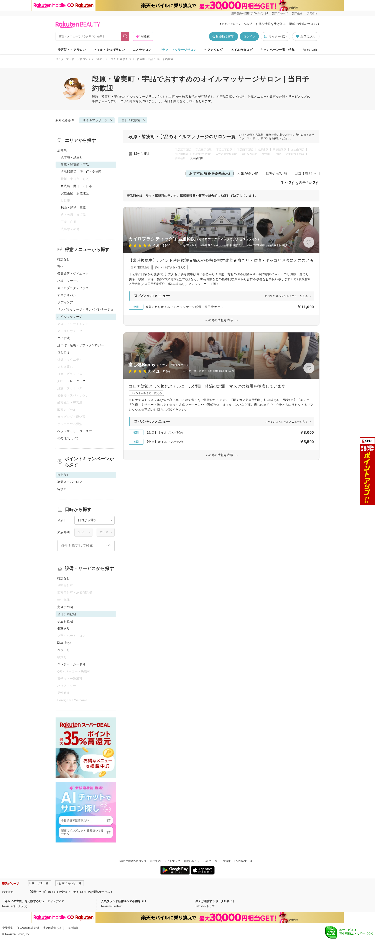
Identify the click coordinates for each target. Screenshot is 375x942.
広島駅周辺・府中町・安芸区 (81, 171)
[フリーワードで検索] (125, 36)
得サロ (62, 489)
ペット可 (63, 650)
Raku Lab (310, 49)
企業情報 (7, 927)
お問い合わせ (192, 861)
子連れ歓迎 (65, 621)
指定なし (63, 259)
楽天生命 (297, 13)
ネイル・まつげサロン (109, 49)
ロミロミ (63, 352)
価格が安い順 (276, 173)
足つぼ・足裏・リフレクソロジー (80, 345)
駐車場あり (65, 642)
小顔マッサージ (68, 281)
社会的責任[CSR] (53, 927)
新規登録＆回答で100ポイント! (249, 13)
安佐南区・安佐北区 (75, 193)
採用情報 (73, 927)
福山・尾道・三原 (73, 207)
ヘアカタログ (213, 49)
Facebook (240, 861)
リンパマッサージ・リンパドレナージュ (85, 309)
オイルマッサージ (102, 59)
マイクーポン (278, 36)
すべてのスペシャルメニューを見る (286, 296)
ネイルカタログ (242, 49)
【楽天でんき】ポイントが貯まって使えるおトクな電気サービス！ (70, 891)
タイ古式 (63, 338)
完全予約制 (65, 607)
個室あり (63, 628)
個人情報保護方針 (28, 927)
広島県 (121, 59)
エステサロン (142, 49)
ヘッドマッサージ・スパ (74, 431)
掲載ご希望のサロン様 (304, 24)
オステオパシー (68, 295)
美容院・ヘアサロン (72, 49)
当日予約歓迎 (131, 120)
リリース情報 (223, 861)
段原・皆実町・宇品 (141, 59)
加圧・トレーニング (71, 381)
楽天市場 (312, 13)
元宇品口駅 (197, 158)
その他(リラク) (67, 438)
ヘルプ (247, 24)
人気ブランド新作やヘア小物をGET (123, 901)
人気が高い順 (248, 173)
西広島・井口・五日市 (76, 186)
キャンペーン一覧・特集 (277, 49)
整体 (60, 266)
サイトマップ (172, 861)
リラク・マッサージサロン (178, 49)
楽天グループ (280, 13)
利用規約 (155, 861)
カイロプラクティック (73, 288)
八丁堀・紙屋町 (72, 157)
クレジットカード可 (71, 664)
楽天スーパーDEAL (70, 482)
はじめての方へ (229, 24)
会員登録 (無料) (223, 36)
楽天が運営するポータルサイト (215, 901)
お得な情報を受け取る (270, 24)
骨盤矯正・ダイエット (73, 273)
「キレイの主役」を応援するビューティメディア (33, 901)
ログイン (249, 36)
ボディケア (65, 302)
